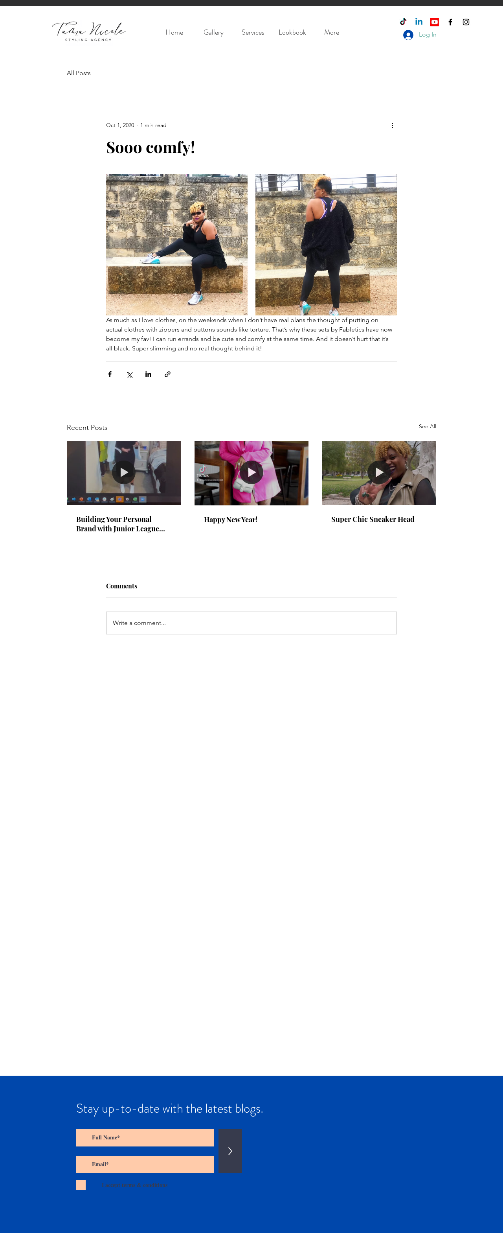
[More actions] (392, 125)
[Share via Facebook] (110, 374)
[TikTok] (403, 22)
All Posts (79, 73)
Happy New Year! (230, 519)
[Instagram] (466, 22)
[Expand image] (177, 244)
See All (427, 426)
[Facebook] (450, 22)
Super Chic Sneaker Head (373, 519)
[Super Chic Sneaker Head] (379, 473)
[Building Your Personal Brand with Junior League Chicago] (124, 473)
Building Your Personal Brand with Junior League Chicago (117, 523)
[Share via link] (167, 374)
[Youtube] (434, 22)
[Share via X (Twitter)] (129, 374)
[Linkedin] (419, 22)
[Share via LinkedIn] (148, 374)
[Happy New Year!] (252, 473)
